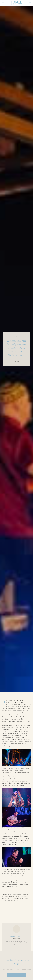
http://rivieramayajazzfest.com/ (12, 900)
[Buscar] (30, 3)
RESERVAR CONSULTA (16, 974)
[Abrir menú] (3, 3)
